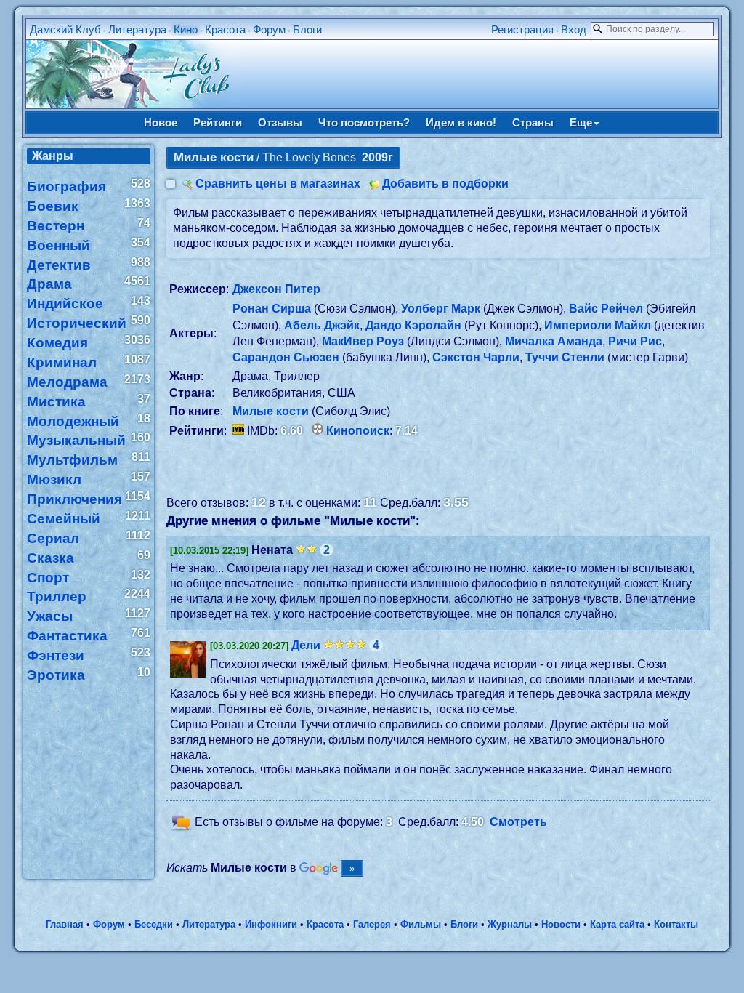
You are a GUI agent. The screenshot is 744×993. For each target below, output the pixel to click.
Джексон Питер (276, 289)
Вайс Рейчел (606, 308)
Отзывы (280, 122)
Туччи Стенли (564, 357)
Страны (533, 122)
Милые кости (270, 411)
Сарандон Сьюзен (285, 357)
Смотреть (518, 822)
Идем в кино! (461, 122)
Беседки (153, 924)
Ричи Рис (635, 341)
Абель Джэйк (322, 325)
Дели (305, 645)
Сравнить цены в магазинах (277, 183)
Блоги (307, 29)
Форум (269, 29)
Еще (581, 122)
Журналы (510, 924)
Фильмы (420, 924)
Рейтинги (217, 122)
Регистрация (522, 29)
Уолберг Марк (440, 308)
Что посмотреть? (364, 122)
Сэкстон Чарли (475, 357)
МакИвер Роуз (363, 341)
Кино (186, 29)
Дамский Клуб (65, 29)
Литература (137, 29)
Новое (160, 122)
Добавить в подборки (445, 183)
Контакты (676, 924)
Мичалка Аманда (553, 341)
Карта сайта (617, 924)
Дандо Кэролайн (413, 325)
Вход (573, 29)
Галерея (372, 924)
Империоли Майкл (597, 325)
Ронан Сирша (271, 308)
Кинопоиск (357, 431)
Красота (225, 29)
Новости (561, 924)
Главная (65, 924)
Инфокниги (271, 924)
